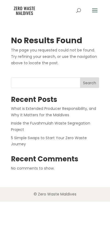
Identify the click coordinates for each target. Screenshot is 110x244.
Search (89, 83)
